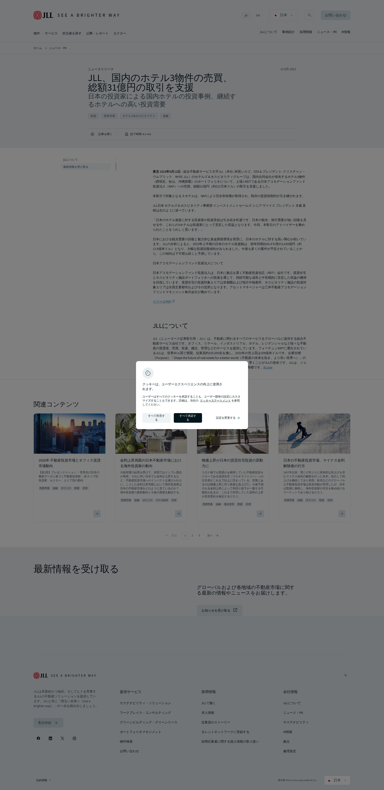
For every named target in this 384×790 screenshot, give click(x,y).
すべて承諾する (187, 418)
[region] (192, 395)
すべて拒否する (156, 418)
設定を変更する (228, 418)
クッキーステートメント (215, 401)
